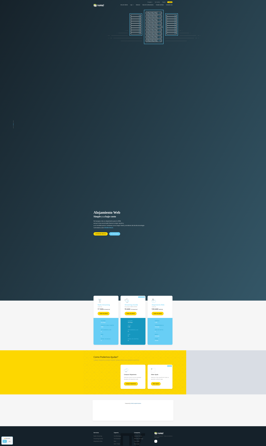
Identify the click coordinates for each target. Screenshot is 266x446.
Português (149, 2)
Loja (131, 4)
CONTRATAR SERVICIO (100, 238)
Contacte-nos (169, 4)
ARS (5, 441)
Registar (164, 2)
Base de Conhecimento (148, 4)
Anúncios (138, 4)
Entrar (170, 2)
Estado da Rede (160, 4)
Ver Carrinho (157, 2)
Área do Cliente (124, 4)
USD (9, 441)
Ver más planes (114, 238)
